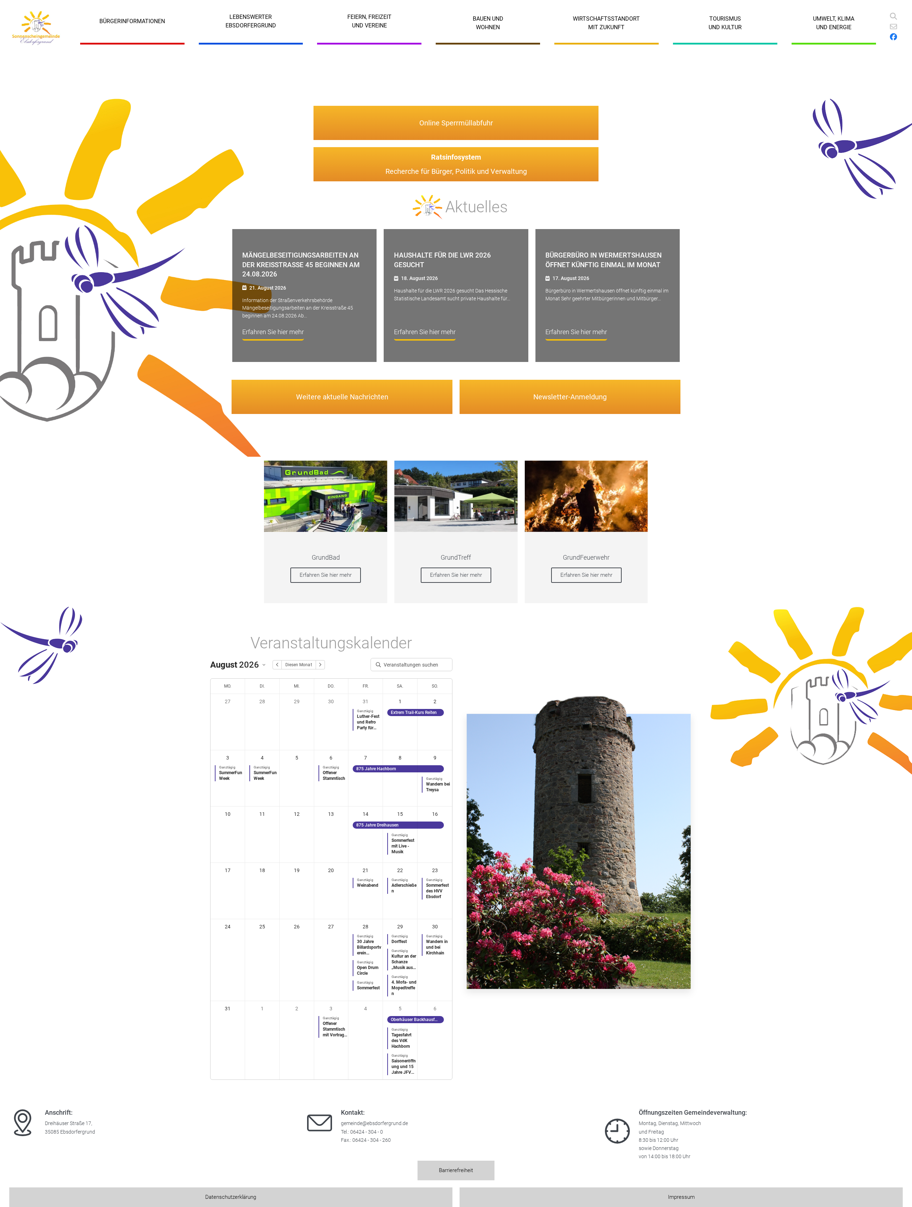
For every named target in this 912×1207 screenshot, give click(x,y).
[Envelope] (893, 26)
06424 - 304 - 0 (366, 1132)
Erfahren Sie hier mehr (326, 575)
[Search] (893, 16)
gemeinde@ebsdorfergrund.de (374, 1123)
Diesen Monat (298, 664)
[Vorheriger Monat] (277, 665)
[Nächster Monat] (320, 665)
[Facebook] (893, 37)
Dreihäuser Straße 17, (68, 1123)
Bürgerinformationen (132, 21)
